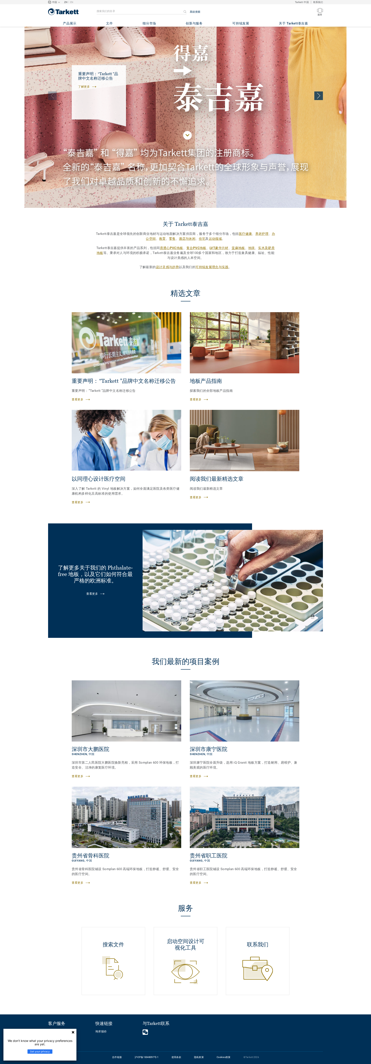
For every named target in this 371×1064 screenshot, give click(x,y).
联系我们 (318, 2)
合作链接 (117, 1057)
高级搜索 (195, 11)
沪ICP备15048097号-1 (146, 1057)
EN (71, 2)
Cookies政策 (224, 1057)
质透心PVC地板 (171, 248)
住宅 (202, 239)
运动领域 (215, 239)
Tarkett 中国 (302, 2)
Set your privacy (40, 1051)
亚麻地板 (238, 248)
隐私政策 (199, 1057)
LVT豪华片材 (219, 248)
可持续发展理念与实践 (211, 267)
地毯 (251, 248)
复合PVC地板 (196, 248)
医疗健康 (245, 234)
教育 (162, 239)
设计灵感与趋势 (167, 267)
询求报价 (101, 1031)
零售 (172, 239)
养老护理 (262, 234)
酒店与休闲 (187, 239)
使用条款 (176, 1057)
